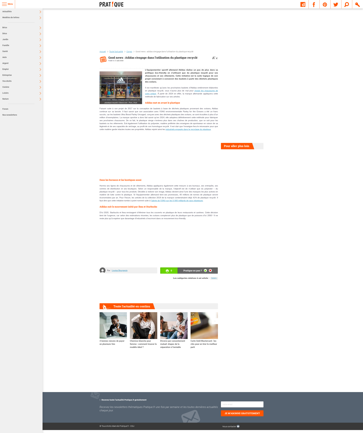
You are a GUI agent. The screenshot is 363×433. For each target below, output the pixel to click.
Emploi (5, 69)
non (210, 270)
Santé (5, 51)
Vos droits (6, 81)
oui (205, 270)
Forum (5, 109)
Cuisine (5, 87)
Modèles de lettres (10, 17)
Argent (5, 63)
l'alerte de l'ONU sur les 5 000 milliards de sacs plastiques (177, 200)
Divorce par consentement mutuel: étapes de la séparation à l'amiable (172, 344)
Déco (4, 33)
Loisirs (5, 93)
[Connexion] (357, 4)
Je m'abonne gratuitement (242, 413)
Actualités (7, 11)
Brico (4, 27)
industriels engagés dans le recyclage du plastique (188, 129)
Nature (5, 99)
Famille (5, 45)
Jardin (5, 39)
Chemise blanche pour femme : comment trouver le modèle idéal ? (143, 344)
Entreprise (7, 75)
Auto (4, 57)
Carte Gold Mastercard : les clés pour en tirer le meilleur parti (204, 344)
